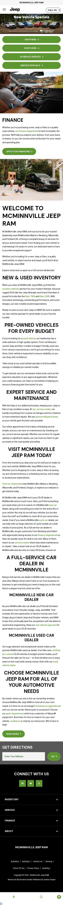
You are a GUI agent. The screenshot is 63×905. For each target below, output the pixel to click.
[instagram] (39, 783)
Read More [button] (12, 734)
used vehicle (29, 338)
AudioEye (15, 861)
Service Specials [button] (30, 65)
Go (53, 756)
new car (53, 505)
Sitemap (48, 861)
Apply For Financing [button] (18, 151)
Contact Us (37, 861)
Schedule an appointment (48, 706)
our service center (42, 409)
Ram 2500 (45, 296)
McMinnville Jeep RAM (39, 875)
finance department (47, 535)
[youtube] (30, 783)
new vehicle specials (45, 625)
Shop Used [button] (30, 48)
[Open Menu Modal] (4, 9)
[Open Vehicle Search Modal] (41, 896)
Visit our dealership (12, 484)
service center (22, 542)
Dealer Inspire (50, 880)
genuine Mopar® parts (46, 417)
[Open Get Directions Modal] (14, 896)
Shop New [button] (31, 39)
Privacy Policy (33, 868)
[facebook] (22, 783)
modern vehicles (10, 289)
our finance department (27, 131)
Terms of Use (18, 868)
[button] (2, 24)
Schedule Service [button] (30, 56)
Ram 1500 (30, 296)
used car (43, 520)
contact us (15, 721)
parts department (14, 713)
